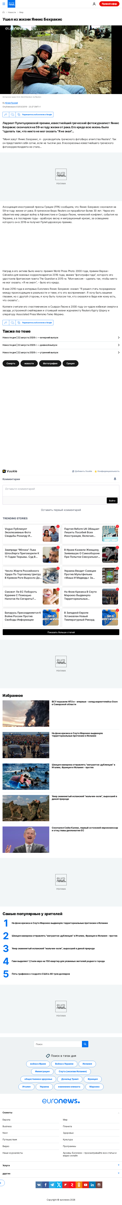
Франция (93, 1079)
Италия (26, 1086)
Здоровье (68, 1132)
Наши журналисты (13, 1152)
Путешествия (10, 1139)
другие (6, 1173)
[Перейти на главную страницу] (11, 4)
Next (5, 1132)
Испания (87, 1063)
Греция (71, 363)
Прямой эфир (109, 3)
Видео (6, 1146)
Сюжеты (7, 1112)
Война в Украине (64, 1063)
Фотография (50, 363)
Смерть (11, 363)
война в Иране (38, 1063)
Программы (69, 1146)
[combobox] (61, 1044)
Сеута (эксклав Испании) (73, 1071)
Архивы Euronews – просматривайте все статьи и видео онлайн (89, 1154)
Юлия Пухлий (11, 103)
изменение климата (69, 1086)
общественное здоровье (38, 1079)
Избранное (13, 695)
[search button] (85, 1044)
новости (29, 363)
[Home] (3, 12)
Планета (67, 1126)
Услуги (6, 1165)
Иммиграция (42, 1071)
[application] (61, 59)
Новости (12, 12)
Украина (44, 1086)
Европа (6, 1119)
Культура (68, 1139)
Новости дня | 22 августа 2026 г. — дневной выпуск (30, 345)
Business (7, 1126)
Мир (21, 12)
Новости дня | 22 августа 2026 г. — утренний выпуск (30, 352)
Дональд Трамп (69, 1079)
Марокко (94, 1086)
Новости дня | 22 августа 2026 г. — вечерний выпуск (30, 337)
